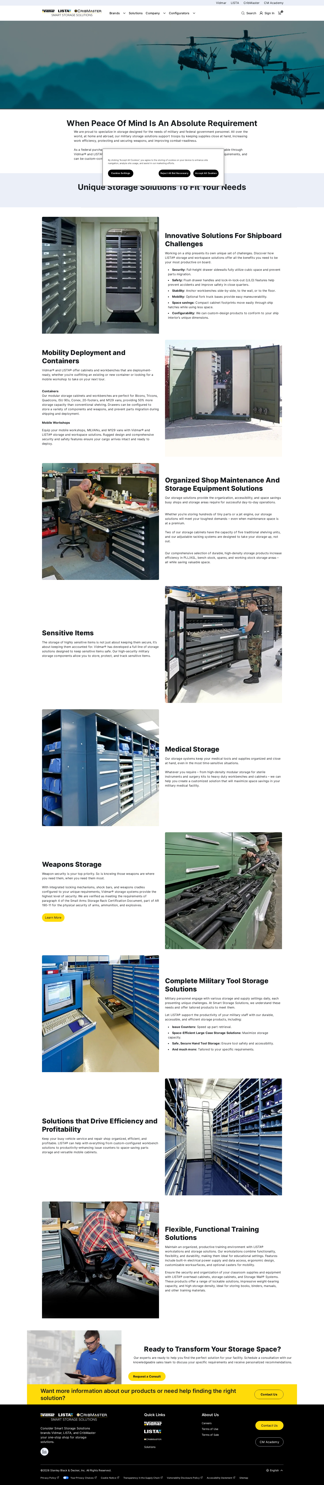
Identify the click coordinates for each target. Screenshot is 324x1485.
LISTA (235, 3)
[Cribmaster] (154, 1439)
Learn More (53, 917)
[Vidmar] (154, 1423)
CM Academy (274, 3)
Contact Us (269, 1425)
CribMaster (252, 3)
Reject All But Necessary (174, 173)
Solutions (136, 13)
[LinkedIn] (44, 1452)
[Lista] (154, 1431)
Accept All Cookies (206, 173)
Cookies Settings (120, 173)
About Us (210, 1415)
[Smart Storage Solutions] (72, 16)
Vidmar (221, 3)
